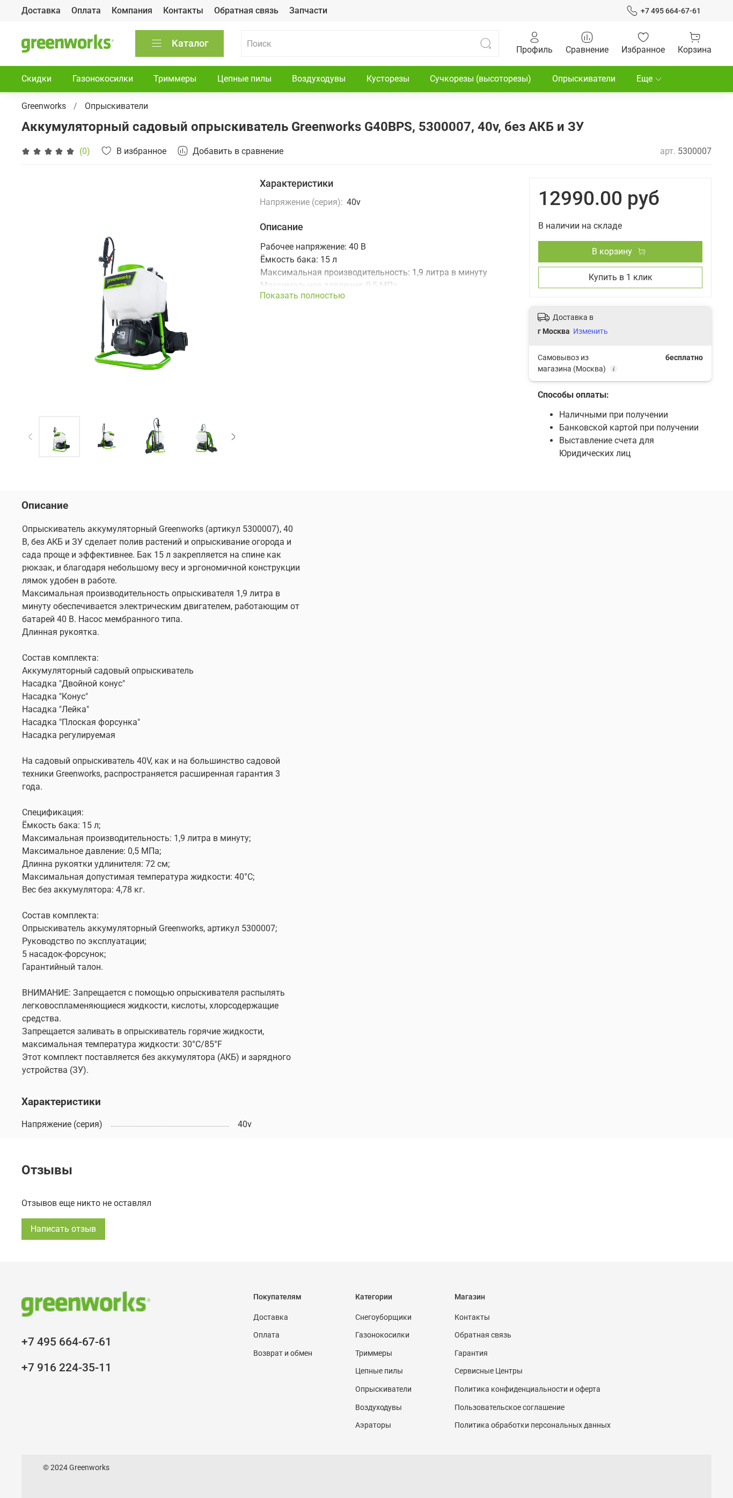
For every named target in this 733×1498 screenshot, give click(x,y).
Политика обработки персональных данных (533, 1425)
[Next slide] (225, 288)
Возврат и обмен (282, 1353)
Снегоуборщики (383, 1317)
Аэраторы (373, 1425)
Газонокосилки (102, 79)
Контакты (183, 10)
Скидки (36, 79)
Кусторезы (387, 79)
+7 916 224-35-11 (66, 1367)
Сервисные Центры (489, 1371)
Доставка (41, 10)
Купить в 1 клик (621, 277)
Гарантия (471, 1353)
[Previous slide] (39, 288)
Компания (132, 10)
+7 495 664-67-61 (671, 10)
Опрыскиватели (583, 79)
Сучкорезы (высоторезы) (480, 79)
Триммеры (174, 79)
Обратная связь (246, 10)
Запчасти (308, 10)
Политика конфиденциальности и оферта (527, 1389)
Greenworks (43, 106)
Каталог (190, 43)
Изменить (590, 331)
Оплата (86, 10)
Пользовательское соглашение (510, 1407)
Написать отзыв (63, 1229)
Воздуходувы (319, 79)
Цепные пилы (244, 79)
